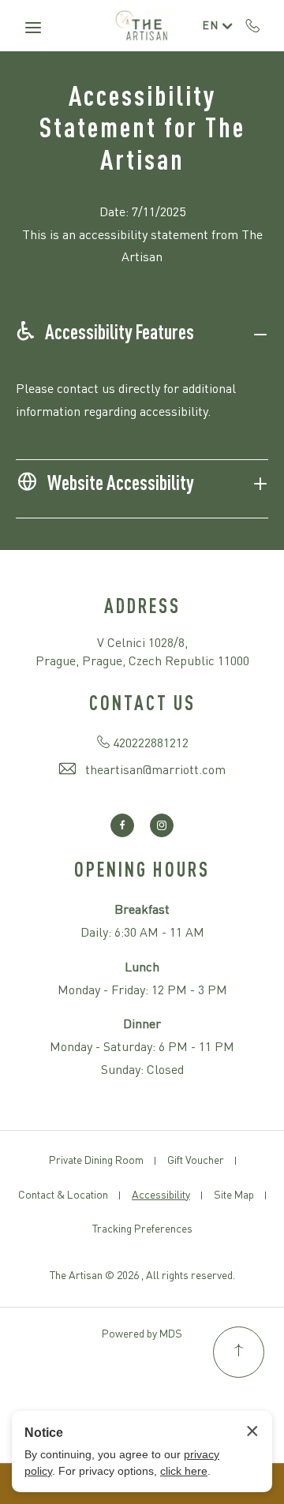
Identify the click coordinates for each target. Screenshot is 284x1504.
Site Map (234, 1195)
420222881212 (252, 25)
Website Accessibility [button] (120, 485)
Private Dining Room (96, 1160)
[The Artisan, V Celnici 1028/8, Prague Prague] (142, 26)
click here (183, 1471)
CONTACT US (142, 705)
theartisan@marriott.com (155, 771)
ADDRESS (142, 608)
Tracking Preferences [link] (142, 1229)
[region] (142, 413)
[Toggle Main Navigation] (33, 27)
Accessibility (161, 1195)
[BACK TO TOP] (238, 1352)
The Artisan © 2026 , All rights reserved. (142, 1275)
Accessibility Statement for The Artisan (142, 130)
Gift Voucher (195, 1160)
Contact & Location (63, 1195)
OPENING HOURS (142, 871)
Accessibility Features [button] (119, 334)
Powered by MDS (142, 1334)
